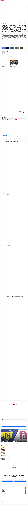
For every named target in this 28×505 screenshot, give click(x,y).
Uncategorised (3, 491)
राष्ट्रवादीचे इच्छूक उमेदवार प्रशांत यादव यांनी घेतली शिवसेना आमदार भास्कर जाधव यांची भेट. (5, 67)
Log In (14, 426)
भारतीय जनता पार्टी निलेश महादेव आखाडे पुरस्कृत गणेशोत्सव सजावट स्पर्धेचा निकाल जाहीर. (14, 65)
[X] (13, 468)
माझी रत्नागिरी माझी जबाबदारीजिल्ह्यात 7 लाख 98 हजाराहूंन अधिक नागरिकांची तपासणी (22, 112)
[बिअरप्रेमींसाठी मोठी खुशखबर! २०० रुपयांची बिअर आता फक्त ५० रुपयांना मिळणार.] (3, 450)
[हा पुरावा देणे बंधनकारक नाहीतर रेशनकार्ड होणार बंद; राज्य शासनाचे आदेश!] (3, 447)
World (2, 501)
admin (7, 51)
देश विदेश (3, 490)
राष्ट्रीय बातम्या (3, 488)
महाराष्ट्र (2, 489)
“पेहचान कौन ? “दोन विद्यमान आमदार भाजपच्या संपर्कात (12, 141)
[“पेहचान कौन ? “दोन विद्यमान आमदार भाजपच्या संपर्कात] (3, 166)
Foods (2, 502)
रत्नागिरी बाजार (3, 500)
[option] (14, 435)
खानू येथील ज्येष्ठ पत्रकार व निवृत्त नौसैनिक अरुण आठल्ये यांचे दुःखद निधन (10, 0)
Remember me (3, 424)
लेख (2, 493)
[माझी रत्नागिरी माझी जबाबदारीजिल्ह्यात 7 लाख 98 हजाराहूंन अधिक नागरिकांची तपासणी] (22, 85)
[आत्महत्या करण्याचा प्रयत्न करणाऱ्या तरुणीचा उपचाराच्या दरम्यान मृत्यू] (3, 270)
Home (2, 22)
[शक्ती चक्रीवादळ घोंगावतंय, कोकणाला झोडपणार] (3, 453)
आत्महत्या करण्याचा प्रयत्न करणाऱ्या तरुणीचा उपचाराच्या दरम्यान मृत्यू (13, 244)
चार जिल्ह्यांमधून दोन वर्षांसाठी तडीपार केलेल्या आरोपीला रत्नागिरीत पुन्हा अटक (12, 441)
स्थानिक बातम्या (5, 22)
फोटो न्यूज (3, 492)
